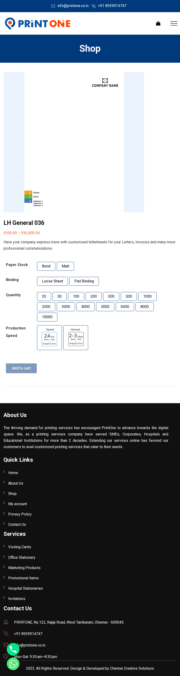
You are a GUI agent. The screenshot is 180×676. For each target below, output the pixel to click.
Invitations (16, 598)
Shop (12, 493)
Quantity (13, 295)
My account (17, 504)
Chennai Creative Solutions (132, 668)
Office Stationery (21, 557)
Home (13, 473)
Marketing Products (24, 568)
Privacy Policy (20, 514)
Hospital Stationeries (25, 588)
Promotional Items (23, 578)
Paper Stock (17, 265)
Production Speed (16, 332)
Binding (12, 280)
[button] (46, 266)
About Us (15, 483)
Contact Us (17, 524)
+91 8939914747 (112, 6)
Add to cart (21, 368)
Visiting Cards (19, 547)
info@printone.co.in (73, 6)
